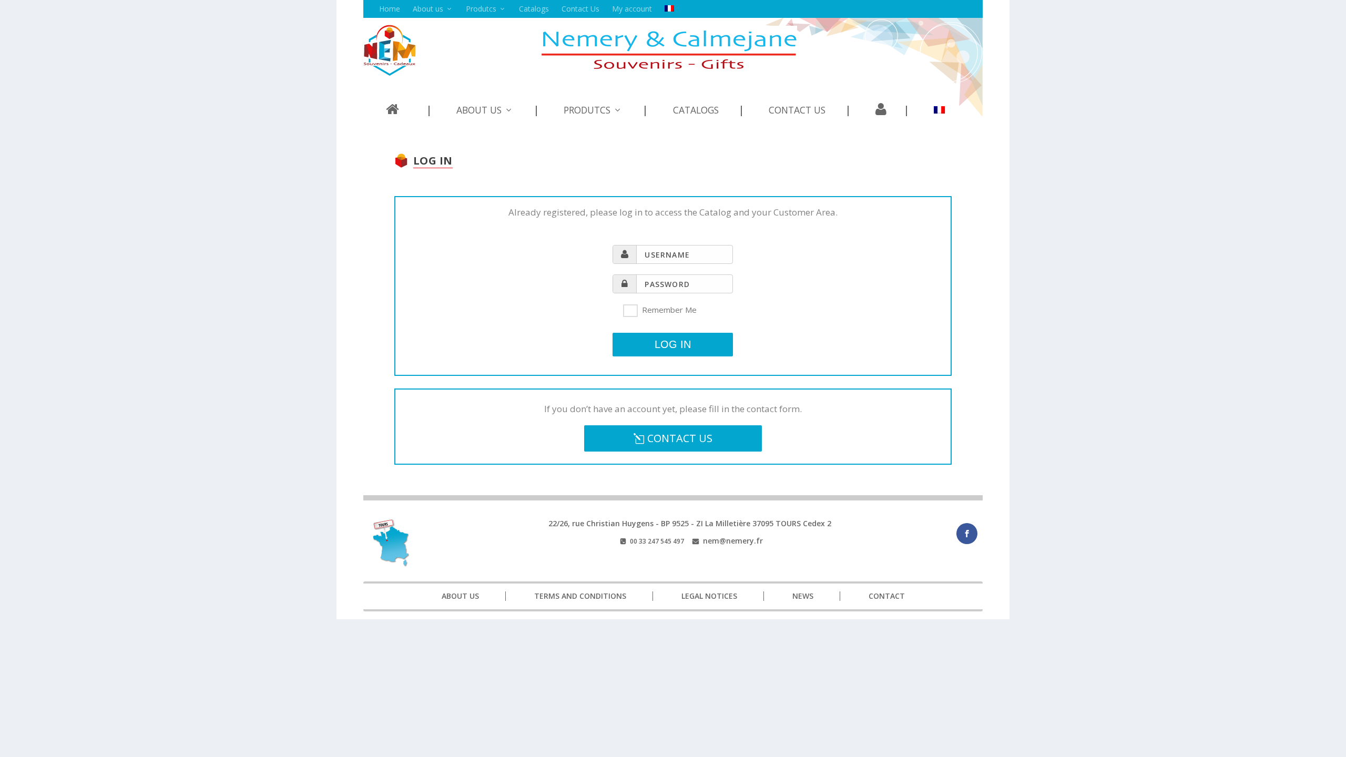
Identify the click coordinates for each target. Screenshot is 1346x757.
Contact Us (580, 9)
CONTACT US (679, 438)
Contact (887, 596)
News (802, 596)
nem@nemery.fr (733, 541)
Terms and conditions (580, 596)
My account (632, 9)
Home (389, 9)
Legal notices (709, 596)
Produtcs (481, 9)
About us (428, 9)
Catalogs (534, 9)
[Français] (669, 9)
